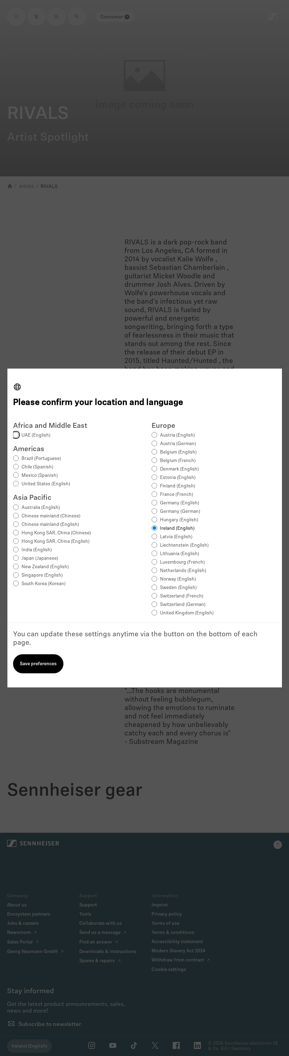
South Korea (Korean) (43, 584)
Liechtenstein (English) (184, 545)
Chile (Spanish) (37, 467)
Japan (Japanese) (39, 558)
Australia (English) (40, 507)
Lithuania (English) (179, 554)
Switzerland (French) (181, 596)
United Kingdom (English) (187, 613)
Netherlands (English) (183, 571)
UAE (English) (35, 435)
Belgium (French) (178, 461)
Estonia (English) (178, 477)
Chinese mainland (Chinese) (50, 516)
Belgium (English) (178, 452)
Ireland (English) (177, 528)
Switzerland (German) (182, 604)
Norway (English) (178, 579)
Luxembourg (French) (182, 562)
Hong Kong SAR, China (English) (55, 541)
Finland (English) (177, 486)
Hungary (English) (179, 520)
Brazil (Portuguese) (41, 458)
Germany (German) (180, 511)
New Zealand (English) (45, 567)
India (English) (36, 550)
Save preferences (38, 664)
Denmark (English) (179, 469)
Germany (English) (179, 503)
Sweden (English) (178, 587)
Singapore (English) (42, 575)
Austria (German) (178, 444)
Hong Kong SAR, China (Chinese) (56, 533)
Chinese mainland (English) (50, 524)
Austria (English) (177, 435)
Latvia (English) (176, 537)
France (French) (176, 494)
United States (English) (45, 484)
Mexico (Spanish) (39, 475)
